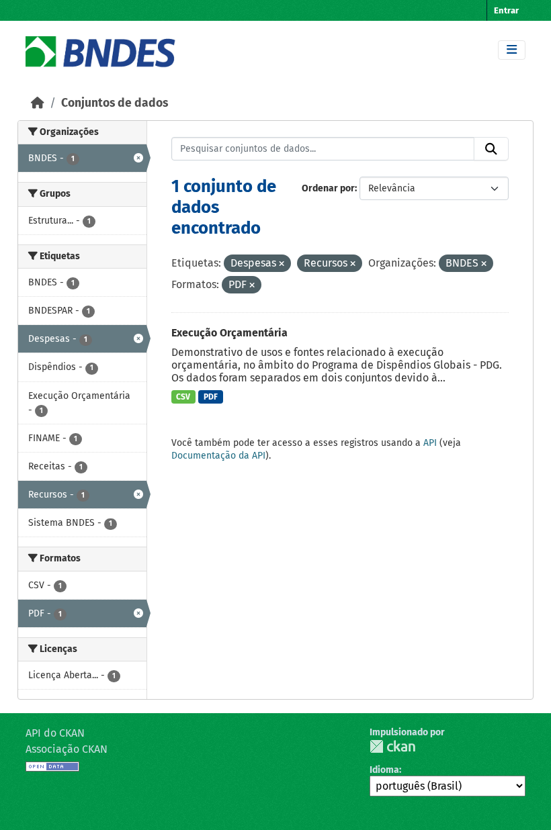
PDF (211, 397)
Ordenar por (328, 188)
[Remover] (281, 264)
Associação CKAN (67, 749)
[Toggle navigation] (511, 50)
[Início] (37, 103)
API (430, 443)
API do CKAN (55, 733)
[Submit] (491, 149)
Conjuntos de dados (114, 103)
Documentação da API (218, 455)
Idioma (384, 770)
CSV (183, 397)
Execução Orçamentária (229, 332)
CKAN (392, 746)
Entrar (506, 10)
